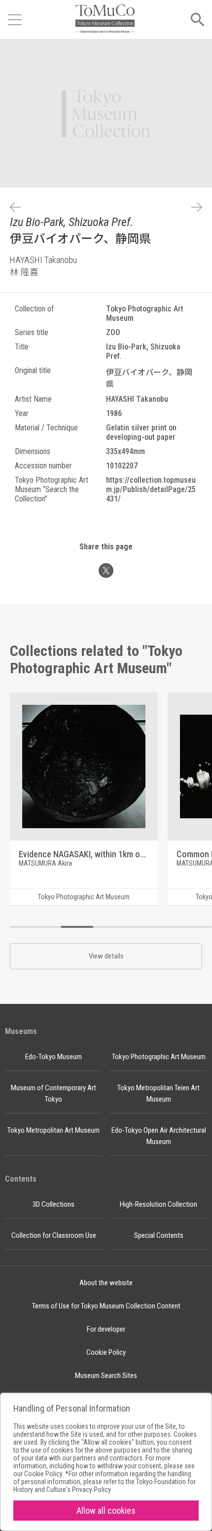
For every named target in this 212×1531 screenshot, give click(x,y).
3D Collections (53, 1204)
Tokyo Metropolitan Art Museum (53, 1130)
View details (106, 956)
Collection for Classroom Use (53, 1235)
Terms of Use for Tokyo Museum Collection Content (106, 1305)
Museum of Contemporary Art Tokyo (53, 1093)
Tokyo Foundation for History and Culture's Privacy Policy (104, 1485)
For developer (106, 1329)
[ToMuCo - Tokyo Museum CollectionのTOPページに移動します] (105, 19)
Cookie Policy (106, 1352)
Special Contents (158, 1235)
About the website (106, 1282)
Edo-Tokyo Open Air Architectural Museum (158, 1136)
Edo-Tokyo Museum (53, 1056)
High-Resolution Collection (158, 1204)
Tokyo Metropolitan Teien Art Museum (158, 1093)
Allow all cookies (106, 1510)
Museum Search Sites (106, 1375)
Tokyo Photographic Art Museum (159, 1056)
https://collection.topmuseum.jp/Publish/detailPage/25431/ (151, 489)
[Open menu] (15, 20)
